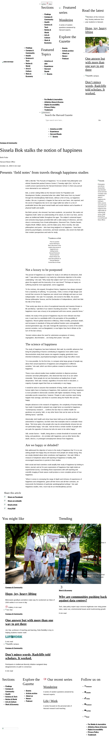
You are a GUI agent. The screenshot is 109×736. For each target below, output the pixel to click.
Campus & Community (8, 143)
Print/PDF (12, 509)
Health (61, 558)
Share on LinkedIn (15, 501)
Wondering (66, 20)
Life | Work (50, 701)
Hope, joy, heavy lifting (20, 593)
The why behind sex (72, 536)
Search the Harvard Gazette (59, 115)
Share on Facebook (15, 497)
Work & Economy (65, 590)
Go (99, 120)
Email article (12, 505)
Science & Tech (65, 530)
